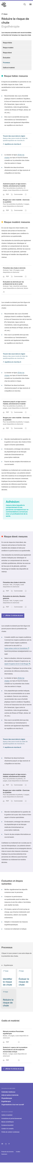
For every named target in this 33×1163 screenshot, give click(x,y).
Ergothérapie (8, 965)
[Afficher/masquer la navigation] (30, 4)
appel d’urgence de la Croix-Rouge (16, 664)
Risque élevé (7, 53)
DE (2, 1144)
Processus (6, 63)
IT (9, 1144)
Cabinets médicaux (8, 1092)
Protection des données (7, 1151)
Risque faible (7, 43)
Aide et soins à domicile (9, 1095)
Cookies (18, 1151)
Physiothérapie (6, 1098)
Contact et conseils (7, 1128)
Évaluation (6, 58)
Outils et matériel (9, 68)
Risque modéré (8, 48)
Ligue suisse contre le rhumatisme (15, 648)
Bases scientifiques (7, 1122)
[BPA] (3, 4)
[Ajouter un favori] (27, 194)
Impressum (4, 1154)
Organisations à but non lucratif (12, 1105)
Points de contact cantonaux (10, 1132)
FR (6, 1144)
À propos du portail (7, 1125)
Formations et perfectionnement (11, 1118)
